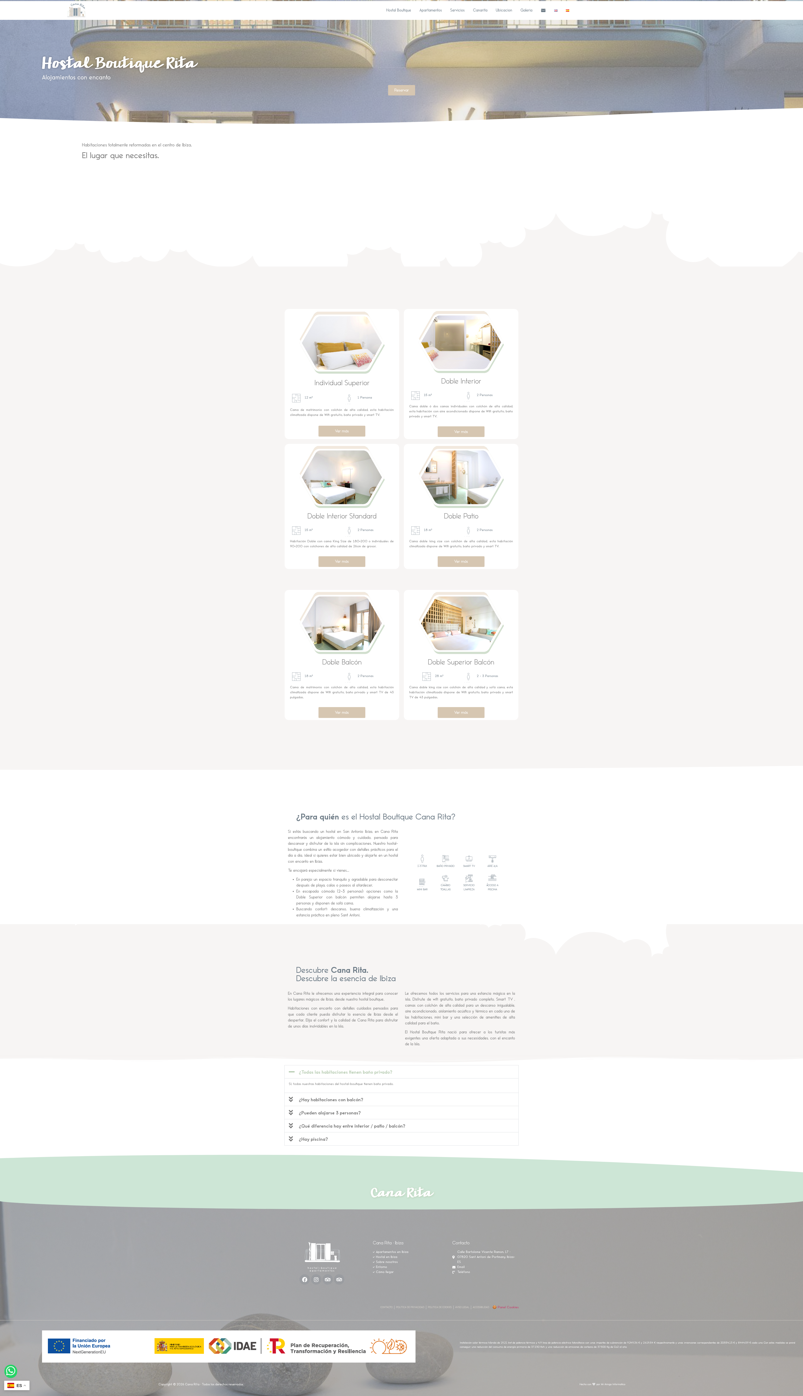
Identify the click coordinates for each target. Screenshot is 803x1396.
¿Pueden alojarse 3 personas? (330, 1113)
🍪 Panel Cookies (505, 1307)
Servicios (457, 10)
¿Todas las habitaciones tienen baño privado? (345, 1072)
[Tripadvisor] (327, 1279)
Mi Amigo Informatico (613, 1384)
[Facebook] (304, 1279)
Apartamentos (430, 10)
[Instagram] (316, 1279)
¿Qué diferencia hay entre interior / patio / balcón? (352, 1126)
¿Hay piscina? (313, 1139)
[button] (401, 1071)
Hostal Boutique (398, 10)
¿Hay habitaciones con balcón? (331, 1099)
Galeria (526, 10)
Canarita (480, 10)
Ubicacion (504, 10)
